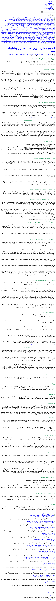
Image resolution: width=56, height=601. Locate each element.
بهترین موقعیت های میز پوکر (49, 564)
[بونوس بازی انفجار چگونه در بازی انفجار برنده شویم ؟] (28, 41)
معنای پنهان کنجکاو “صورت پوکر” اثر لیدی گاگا (44, 576)
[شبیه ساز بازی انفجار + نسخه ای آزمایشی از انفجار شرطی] (25, 32)
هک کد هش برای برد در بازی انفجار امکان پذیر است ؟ (18, 24)
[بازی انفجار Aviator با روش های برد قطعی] (42, 21)
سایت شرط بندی (49, 4)
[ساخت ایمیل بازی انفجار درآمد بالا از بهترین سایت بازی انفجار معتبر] (39, 37)
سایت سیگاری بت (51, 599)
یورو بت (45, 599)
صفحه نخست (50, 589)
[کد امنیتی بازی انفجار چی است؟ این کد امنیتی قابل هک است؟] (41, 20)
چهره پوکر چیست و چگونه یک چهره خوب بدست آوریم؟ (43, 570)
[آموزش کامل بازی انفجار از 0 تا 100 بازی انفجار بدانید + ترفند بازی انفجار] (22, 33)
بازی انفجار (50, 3)
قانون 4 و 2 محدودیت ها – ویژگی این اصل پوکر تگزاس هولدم (41, 522)
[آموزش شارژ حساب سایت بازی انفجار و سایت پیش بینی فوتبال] (28, 30)
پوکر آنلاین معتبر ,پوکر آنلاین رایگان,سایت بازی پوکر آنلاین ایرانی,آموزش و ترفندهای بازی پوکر (30, 54)
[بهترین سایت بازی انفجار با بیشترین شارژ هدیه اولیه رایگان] (27, 39)
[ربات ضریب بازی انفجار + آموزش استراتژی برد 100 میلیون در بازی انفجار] (29, 26)
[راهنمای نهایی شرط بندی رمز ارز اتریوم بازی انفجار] (43, 19)
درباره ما (51, 594)
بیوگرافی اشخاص (49, 6)
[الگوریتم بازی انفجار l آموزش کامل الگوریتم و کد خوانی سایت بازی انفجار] (38, 29)
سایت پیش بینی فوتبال (48, 8)
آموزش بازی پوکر (46, 514)
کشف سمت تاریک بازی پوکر (49, 534)
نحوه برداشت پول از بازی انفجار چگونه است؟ (23, 17)
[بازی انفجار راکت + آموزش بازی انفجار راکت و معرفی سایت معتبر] (39, 25)
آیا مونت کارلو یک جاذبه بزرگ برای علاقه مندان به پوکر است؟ (41, 546)
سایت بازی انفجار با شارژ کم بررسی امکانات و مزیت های (15, 35)
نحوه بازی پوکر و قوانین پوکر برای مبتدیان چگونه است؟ (43, 516)
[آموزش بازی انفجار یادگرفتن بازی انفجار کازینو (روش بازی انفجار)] (32, 38)
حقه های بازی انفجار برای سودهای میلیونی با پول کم (19, 23)
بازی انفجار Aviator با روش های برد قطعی (22, 21)
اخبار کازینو (50, 9)
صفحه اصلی (50, 1)
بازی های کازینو (49, 5)
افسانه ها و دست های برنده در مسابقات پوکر (45, 540)
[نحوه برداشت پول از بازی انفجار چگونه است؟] (44, 17)
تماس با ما (50, 592)
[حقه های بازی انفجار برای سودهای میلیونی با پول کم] (43, 23)
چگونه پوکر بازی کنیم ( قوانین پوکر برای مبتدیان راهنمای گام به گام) (40, 558)
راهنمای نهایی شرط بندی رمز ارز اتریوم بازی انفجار (19, 19)
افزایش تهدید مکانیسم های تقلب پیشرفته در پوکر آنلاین (43, 528)
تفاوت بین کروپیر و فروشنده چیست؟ (47, 552)
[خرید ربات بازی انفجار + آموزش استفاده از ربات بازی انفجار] (32, 42)
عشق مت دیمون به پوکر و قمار (48, 582)
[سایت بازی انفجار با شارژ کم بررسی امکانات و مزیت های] (41, 35)
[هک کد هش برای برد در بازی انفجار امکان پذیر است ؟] (42, 24)
